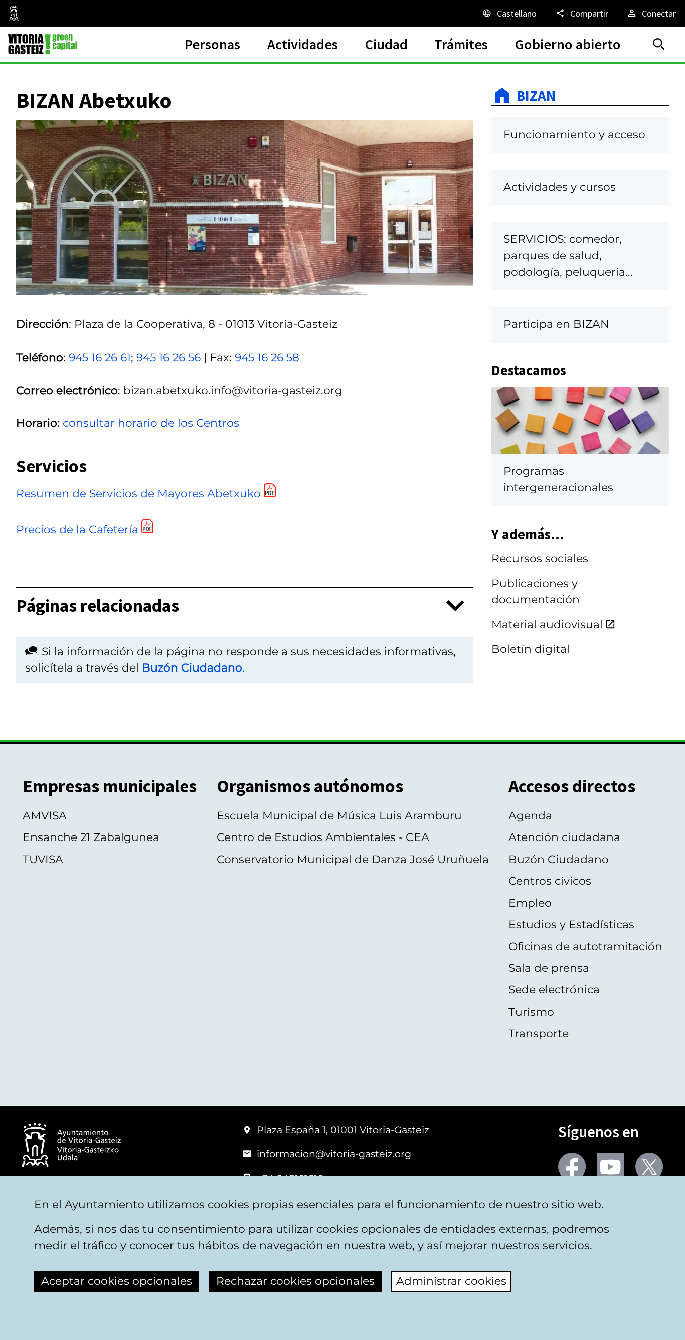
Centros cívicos (549, 881)
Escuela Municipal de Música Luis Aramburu (339, 815)
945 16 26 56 (168, 357)
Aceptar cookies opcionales (116, 1281)
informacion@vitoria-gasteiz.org (334, 1154)
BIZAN (536, 95)
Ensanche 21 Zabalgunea (91, 837)
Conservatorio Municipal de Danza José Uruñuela (353, 859)
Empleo (530, 903)
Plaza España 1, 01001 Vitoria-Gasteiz (343, 1130)
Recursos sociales (539, 558)
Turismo (531, 1012)
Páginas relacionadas (97, 605)
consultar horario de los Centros (151, 423)
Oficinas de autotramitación (585, 946)
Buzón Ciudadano (558, 859)
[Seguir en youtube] (610, 1167)
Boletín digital (530, 649)
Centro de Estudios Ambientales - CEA (323, 837)
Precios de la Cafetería (77, 529)
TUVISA (43, 859)
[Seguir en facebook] (572, 1167)
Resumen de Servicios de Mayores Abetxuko (138, 493)
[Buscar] (659, 44)
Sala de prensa (548, 968)
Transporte (538, 1033)
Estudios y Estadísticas (571, 924)
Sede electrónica (554, 989)
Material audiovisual (547, 624)
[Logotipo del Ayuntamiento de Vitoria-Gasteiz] (71, 1146)
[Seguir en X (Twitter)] (649, 1167)
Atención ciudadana (564, 837)
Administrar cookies (451, 1281)
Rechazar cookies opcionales (295, 1281)
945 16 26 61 (100, 357)
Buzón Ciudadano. (193, 668)
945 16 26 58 (267, 357)
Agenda (530, 815)
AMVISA (45, 815)
